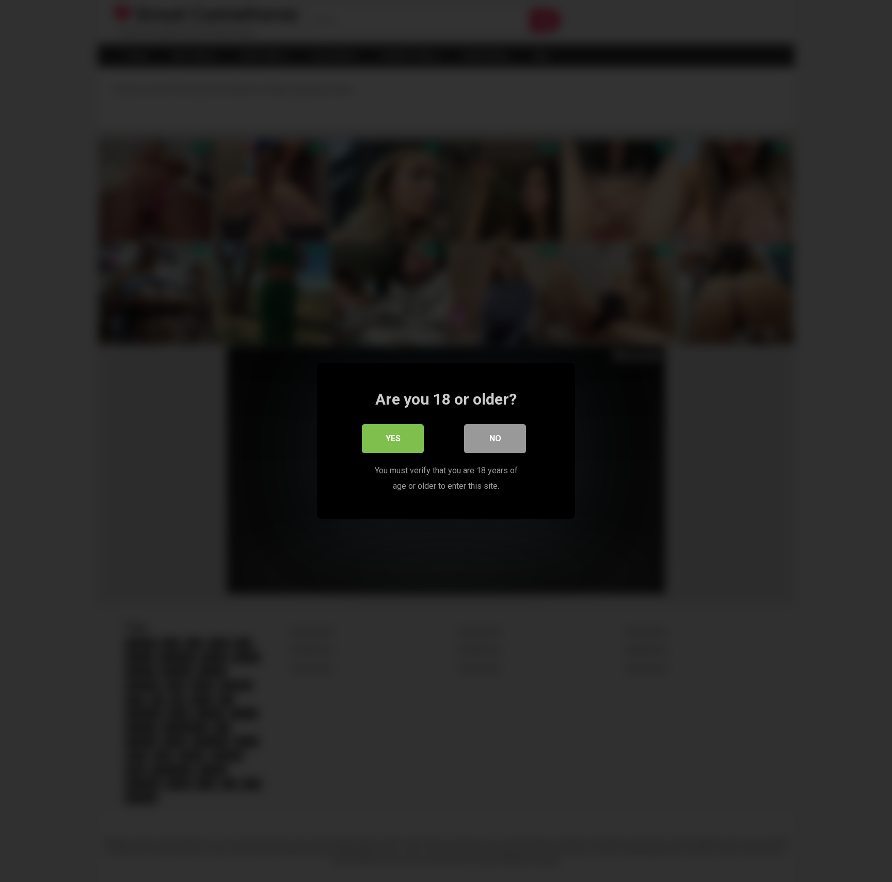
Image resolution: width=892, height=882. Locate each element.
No (495, 438)
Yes (393, 438)
